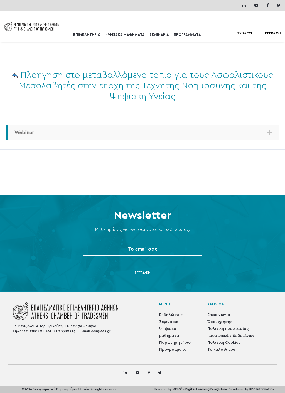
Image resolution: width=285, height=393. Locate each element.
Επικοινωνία (218, 315)
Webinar (24, 132)
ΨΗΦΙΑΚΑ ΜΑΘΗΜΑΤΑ (125, 35)
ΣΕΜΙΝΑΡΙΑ (159, 35)
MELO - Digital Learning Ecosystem (200, 389)
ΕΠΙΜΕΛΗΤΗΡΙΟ (87, 35)
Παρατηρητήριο (175, 343)
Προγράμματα (173, 350)
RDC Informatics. (262, 389)
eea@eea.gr (100, 331)
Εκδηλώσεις (171, 315)
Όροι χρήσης (219, 322)
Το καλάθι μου (221, 350)
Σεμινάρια (169, 322)
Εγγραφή (142, 273)
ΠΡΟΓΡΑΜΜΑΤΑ (187, 35)
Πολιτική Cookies (223, 343)
